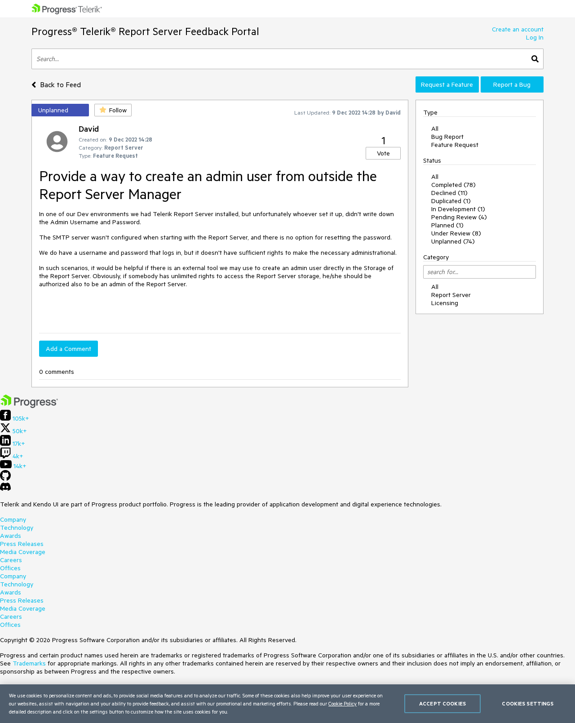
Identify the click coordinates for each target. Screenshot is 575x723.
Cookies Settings (527, 703)
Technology (16, 527)
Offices (10, 568)
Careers (11, 560)
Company (13, 519)
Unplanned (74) (453, 241)
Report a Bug (512, 84)
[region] (287, 703)
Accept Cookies (442, 703)
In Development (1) (458, 209)
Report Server (451, 295)
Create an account (518, 29)
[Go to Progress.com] (29, 406)
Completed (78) (453, 185)
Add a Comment (68, 349)
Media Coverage (22, 552)
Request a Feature (447, 84)
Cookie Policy (342, 703)
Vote (383, 153)
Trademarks (29, 663)
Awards (10, 536)
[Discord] (5, 489)
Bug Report (447, 137)
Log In (535, 37)
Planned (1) (447, 225)
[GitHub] (5, 479)
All (434, 128)
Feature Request (454, 145)
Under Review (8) (456, 233)
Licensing (444, 303)
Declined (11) (449, 193)
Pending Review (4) (459, 217)
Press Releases (22, 544)
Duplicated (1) (451, 201)
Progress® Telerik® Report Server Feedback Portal (145, 31)
